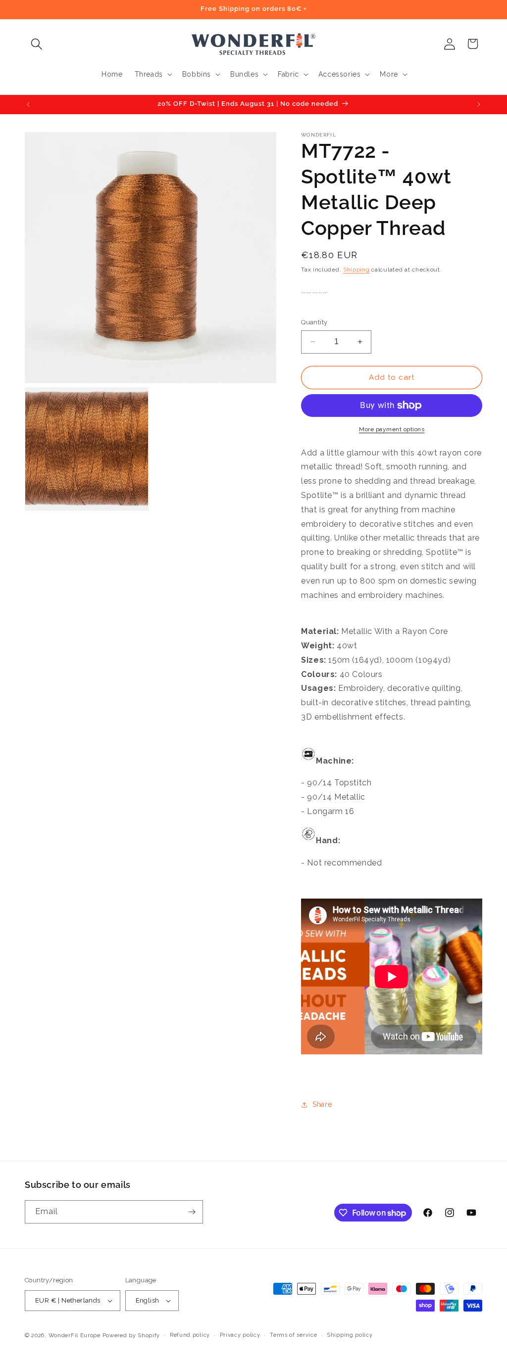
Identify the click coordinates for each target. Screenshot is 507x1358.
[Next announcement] (479, 104)
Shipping (356, 269)
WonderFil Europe (75, 1335)
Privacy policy (240, 1335)
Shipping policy (350, 1335)
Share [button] (322, 1104)
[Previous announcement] (28, 104)
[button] (36, 43)
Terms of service (293, 1335)
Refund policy (190, 1335)
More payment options (391, 429)
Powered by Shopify (131, 1335)
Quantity (314, 322)
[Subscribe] (192, 1211)
